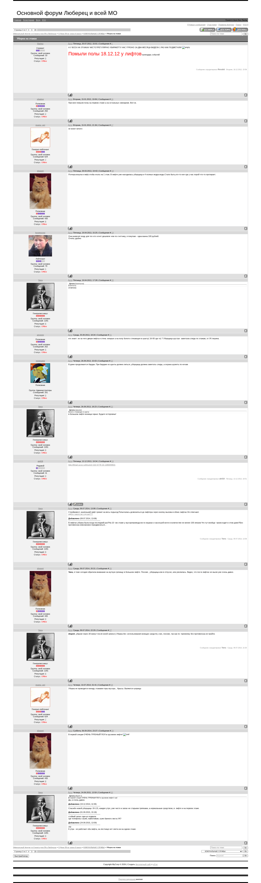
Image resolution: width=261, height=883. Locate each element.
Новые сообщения (197, 25)
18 (113, 171)
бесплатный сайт (143, 864)
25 (111, 508)
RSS (44, 20)
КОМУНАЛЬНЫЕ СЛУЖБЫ (94, 34)
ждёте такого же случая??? (80, 514)
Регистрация (28, 20)
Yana (40, 280)
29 (113, 731)
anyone (40, 335)
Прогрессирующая (127, 879)
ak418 (40, 461)
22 (112, 361)
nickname (40, 361)
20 (113, 280)
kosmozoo (40, 233)
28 (112, 685)
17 (112, 125)
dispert (40, 171)
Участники (212, 25)
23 (112, 407)
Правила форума (226, 25)
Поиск (238, 25)
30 (112, 792)
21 (111, 335)
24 (113, 461)
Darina (40, 44)
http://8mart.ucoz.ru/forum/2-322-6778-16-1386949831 (91, 465)
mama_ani (40, 125)
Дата (70, 44)
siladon (40, 99)
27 (111, 630)
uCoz (155, 864)
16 (112, 99)
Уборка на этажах (114, 34)
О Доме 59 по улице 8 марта (69, 34)
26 (111, 568)
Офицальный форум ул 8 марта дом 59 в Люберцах (34, 34)
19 (113, 233)
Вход (38, 20)
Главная (17, 20)
